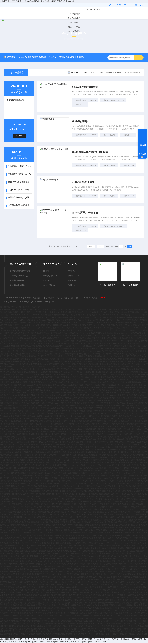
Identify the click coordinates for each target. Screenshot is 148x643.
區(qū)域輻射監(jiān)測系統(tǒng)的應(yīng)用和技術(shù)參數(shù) (20, 190)
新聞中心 (74, 23)
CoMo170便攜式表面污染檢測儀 (32, 57)
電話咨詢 (142, 145)
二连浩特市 (50, 642)
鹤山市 (73, 642)
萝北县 (27, 639)
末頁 (100, 246)
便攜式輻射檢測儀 (17, 280)
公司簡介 (47, 271)
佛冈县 (67, 642)
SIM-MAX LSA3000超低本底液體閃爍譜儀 (66, 57)
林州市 (23, 642)
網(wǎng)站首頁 (93, 9)
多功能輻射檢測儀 (17, 285)
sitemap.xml (49, 302)
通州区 (96, 639)
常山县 (71, 639)
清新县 (134, 639)
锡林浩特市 (59, 642)
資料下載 (72, 285)
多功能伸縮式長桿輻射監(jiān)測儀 (90, 152)
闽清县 (42, 642)
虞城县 (90, 639)
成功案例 (72, 280)
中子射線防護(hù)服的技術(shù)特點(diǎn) (20, 205)
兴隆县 (59, 639)
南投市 (21, 639)
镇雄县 (2, 639)
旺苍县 (98, 642)
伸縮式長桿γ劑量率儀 (83, 182)
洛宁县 (102, 639)
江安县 (77, 639)
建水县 (91, 642)
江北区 (33, 639)
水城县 (127, 639)
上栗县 (29, 642)
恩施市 (108, 639)
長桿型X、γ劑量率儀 (85, 212)
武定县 (140, 639)
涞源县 (84, 639)
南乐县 (14, 639)
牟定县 (104, 642)
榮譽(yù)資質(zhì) (50, 276)
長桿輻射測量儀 (80, 121)
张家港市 (52, 639)
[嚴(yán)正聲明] (142, 157)
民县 (118, 639)
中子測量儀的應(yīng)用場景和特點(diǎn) (20, 197)
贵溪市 (8, 639)
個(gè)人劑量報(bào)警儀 (20, 271)
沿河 (114, 639)
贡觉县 (36, 642)
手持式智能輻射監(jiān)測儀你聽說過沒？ (20, 174)
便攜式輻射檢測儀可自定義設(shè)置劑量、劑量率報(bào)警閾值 (20, 166)
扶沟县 (17, 642)
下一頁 (90, 246)
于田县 (39, 639)
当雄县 (5, 642)
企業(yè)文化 (48, 280)
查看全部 (19, 136)
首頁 (86, 72)
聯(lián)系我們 (74, 31)
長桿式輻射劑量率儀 (114, 72)
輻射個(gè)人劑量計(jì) (19, 276)
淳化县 (79, 642)
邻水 (122, 639)
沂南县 (65, 639)
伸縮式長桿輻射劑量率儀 (85, 87)
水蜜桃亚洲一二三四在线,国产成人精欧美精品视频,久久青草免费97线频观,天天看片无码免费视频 (37, 1)
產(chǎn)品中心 (74, 18)
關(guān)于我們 (74, 14)
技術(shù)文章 (74, 27)
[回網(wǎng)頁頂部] (142, 136)
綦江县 (45, 639)
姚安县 (11, 642)
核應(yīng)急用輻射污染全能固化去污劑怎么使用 (20, 182)
